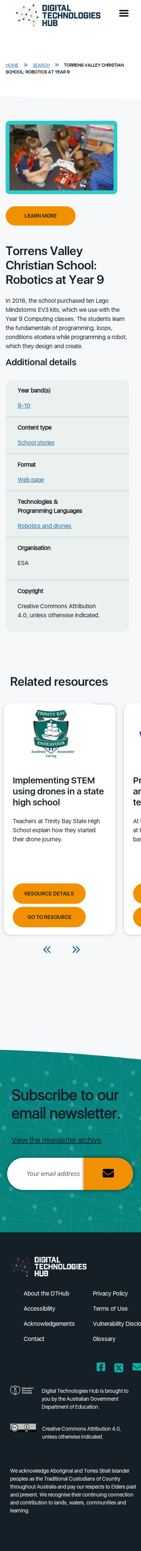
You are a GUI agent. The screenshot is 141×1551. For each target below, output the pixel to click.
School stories (36, 442)
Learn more (40, 216)
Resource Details (49, 894)
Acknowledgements (49, 1323)
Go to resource (49, 917)
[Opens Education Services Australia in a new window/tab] (23, 1401)
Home (12, 65)
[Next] (75, 950)
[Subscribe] (108, 1174)
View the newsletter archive (57, 1140)
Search (41, 65)
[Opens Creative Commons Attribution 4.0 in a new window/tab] (23, 1435)
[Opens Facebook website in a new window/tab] (101, 1368)
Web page (31, 479)
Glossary (104, 1338)
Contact (34, 1338)
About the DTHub (46, 1293)
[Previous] (47, 950)
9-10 (24, 405)
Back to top (123, 1534)
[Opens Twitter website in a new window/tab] (118, 1368)
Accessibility (39, 1308)
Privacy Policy (110, 1293)
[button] (125, 13)
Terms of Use (110, 1308)
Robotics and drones (44, 525)
